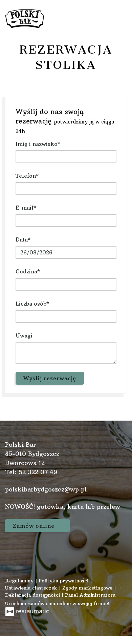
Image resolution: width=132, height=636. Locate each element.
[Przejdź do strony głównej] (24, 18)
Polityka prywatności (64, 581)
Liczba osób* (32, 303)
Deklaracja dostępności (33, 595)
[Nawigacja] (120, 18)
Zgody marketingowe (88, 588)
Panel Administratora (90, 595)
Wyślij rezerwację (49, 378)
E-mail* (26, 207)
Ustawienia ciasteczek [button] (32, 588)
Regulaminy (20, 581)
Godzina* (28, 271)
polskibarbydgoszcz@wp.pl (46, 489)
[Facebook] (13, 550)
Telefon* (27, 175)
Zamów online (35, 525)
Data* (23, 239)
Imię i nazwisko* (38, 143)
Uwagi (24, 335)
